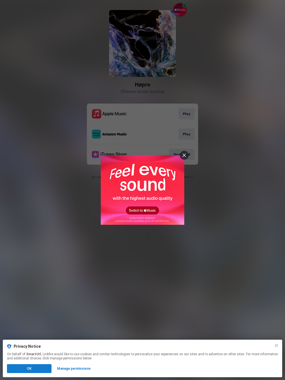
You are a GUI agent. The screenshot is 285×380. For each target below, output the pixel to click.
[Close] (276, 345)
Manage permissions (74, 369)
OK (29, 369)
